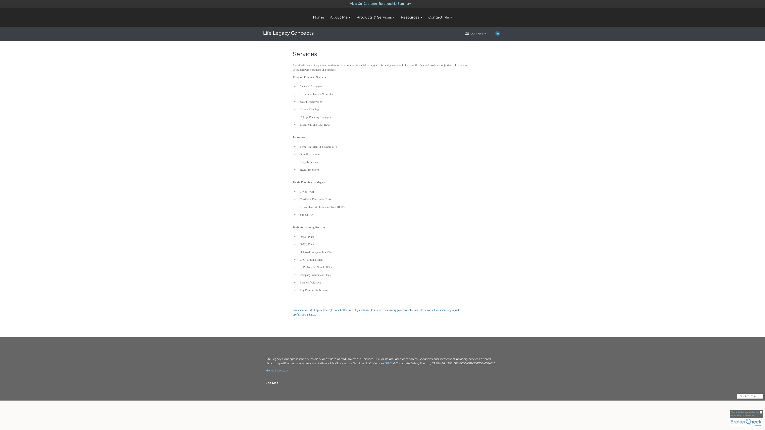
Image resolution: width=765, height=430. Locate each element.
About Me (339, 17)
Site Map (272, 383)
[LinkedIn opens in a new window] (497, 35)
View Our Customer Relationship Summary (380, 4)
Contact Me (438, 17)
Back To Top (748, 396)
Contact (282, 370)
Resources (410, 17)
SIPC (388, 363)
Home (318, 17)
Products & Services (374, 17)
